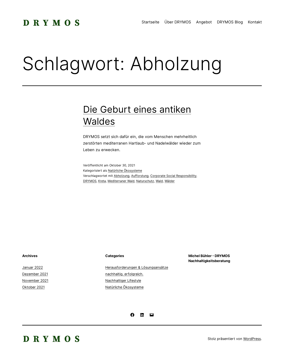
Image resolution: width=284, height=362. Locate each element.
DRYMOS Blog (230, 22)
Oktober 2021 (33, 287)
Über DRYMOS (177, 22)
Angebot (204, 22)
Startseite (150, 22)
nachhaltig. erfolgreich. (124, 274)
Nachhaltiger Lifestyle (123, 281)
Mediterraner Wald (121, 181)
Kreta (102, 181)
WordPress (252, 339)
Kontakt (255, 22)
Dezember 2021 (35, 274)
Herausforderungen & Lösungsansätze (136, 267)
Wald (159, 181)
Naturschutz (145, 181)
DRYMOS (89, 181)
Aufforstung (140, 176)
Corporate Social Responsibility (173, 176)
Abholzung (121, 176)
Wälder (170, 181)
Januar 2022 (32, 267)
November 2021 (35, 281)
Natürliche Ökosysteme (125, 170)
